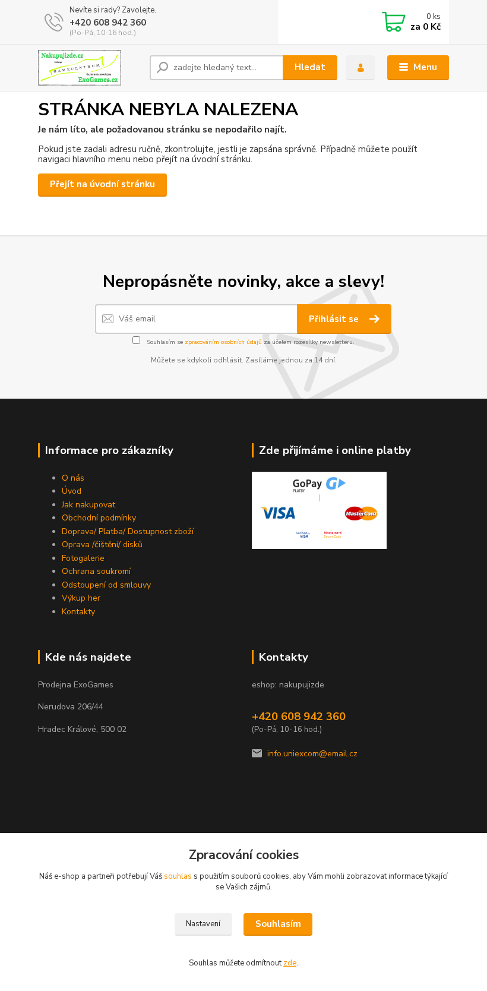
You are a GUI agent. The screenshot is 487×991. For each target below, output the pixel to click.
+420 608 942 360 (107, 23)
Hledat (310, 67)
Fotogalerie (83, 558)
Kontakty (78, 611)
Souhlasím (278, 924)
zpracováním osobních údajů (223, 342)
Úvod (71, 491)
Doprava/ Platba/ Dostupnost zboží (128, 531)
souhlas (178, 876)
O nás (73, 478)
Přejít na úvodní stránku (102, 184)
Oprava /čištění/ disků (102, 544)
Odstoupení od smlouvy (106, 585)
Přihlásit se (335, 319)
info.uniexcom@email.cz (312, 753)
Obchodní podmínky (99, 517)
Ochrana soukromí (96, 571)
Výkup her (81, 598)
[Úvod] (89, 68)
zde (289, 963)
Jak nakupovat (88, 504)
